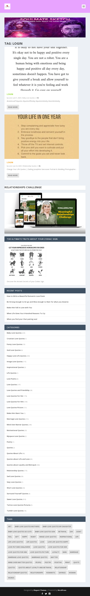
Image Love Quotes (14, 361)
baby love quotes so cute (20, 531)
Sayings (62, 573)
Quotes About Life (14, 453)
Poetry (9, 442)
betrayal (62, 531)
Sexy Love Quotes (14, 482)
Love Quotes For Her (15, 396)
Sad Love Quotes (13, 476)
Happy (24, 537)
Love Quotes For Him (15, 402)
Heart (33, 537)
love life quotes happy (58, 542)
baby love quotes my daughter (57, 526)
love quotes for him (17, 552)
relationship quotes (17, 573)
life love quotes (15, 542)
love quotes (39, 547)
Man (65, 552)
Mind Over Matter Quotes (17, 425)
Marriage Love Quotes (16, 419)
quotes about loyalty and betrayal (34, 567)
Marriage (74, 552)
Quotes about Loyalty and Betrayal (21, 465)
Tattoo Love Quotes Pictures (18, 505)
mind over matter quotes (20, 562)
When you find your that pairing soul (22, 319)
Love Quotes (12, 384)
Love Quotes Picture (15, 407)
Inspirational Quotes (15, 367)
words (11, 578)
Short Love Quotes (14, 488)
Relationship (60, 567)
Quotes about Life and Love (18, 459)
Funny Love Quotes (14, 344)
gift (17, 537)
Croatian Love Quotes (16, 338)
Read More (13, 107)
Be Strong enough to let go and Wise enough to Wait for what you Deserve (37, 302)
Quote (76, 562)
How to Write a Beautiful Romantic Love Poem (26, 296)
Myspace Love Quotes (15, 436)
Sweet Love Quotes (14, 499)
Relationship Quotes (29, 166)
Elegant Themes (40, 590)
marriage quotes (39, 557)
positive (58, 562)
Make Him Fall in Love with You (19, 307)
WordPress (62, 590)
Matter (54, 557)
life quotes (31, 542)
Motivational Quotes (15, 430)
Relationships (36, 573)
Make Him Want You (15, 413)
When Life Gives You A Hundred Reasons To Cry (26, 313)
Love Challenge (45, 230)
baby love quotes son (45, 531)
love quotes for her (57, 547)
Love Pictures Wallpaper (19, 547)
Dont (78, 531)
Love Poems (11, 379)
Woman (72, 573)
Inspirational (66, 537)
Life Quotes (11, 373)
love (42, 542)
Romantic (50, 573)
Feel (10, 537)
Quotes (10, 448)
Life (77, 537)
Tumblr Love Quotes (15, 511)
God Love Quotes (14, 350)
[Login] (41, 69)
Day (71, 531)
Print (67, 562)
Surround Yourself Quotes (17, 493)
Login (10, 94)
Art (9, 526)
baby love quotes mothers (27, 526)
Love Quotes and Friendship (18, 390)
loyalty (55, 552)
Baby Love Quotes (28, 98)
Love (10, 98)
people (38, 562)
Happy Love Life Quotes (16, 356)
